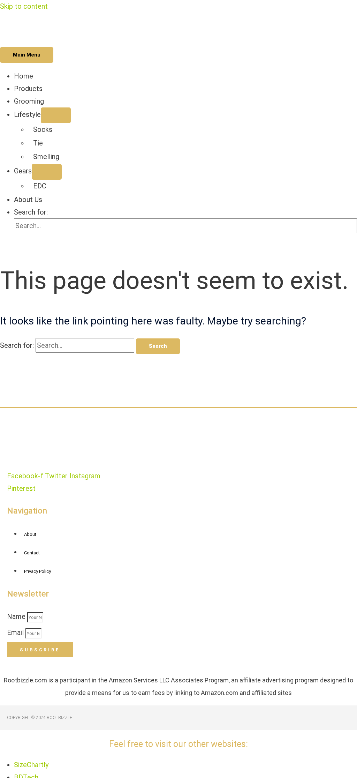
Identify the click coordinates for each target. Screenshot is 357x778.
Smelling (46, 156)
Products (28, 88)
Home (23, 76)
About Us (28, 199)
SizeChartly (31, 765)
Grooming (29, 101)
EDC (39, 186)
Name (17, 616)
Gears (23, 171)
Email (16, 632)
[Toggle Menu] (56, 115)
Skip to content (24, 6)
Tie (38, 143)
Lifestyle (27, 114)
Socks (42, 129)
